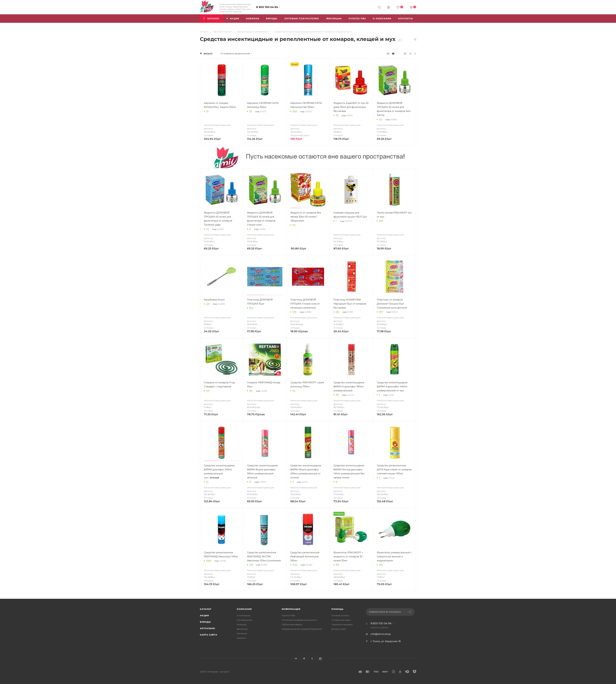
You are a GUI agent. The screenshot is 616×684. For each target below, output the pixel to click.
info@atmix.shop (381, 634)
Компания (244, 609)
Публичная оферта (292, 624)
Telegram (303, 658)
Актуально (207, 628)
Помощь (337, 609)
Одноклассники (312, 658)
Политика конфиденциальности (299, 620)
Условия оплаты (340, 615)
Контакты (242, 633)
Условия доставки (341, 620)
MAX (320, 658)
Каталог (206, 609)
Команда (241, 624)
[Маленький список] (388, 53)
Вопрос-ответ (338, 629)
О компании (243, 615)
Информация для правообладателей (302, 629)
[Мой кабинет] (388, 8)
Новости (241, 638)
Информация (291, 609)
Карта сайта (208, 634)
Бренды (205, 622)
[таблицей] (415, 53)
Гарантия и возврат (342, 624)
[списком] (410, 53)
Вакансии (242, 629)
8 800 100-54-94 (267, 7)
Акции (204, 615)
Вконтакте (295, 658)
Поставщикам (244, 620)
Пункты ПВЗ (288, 615)
